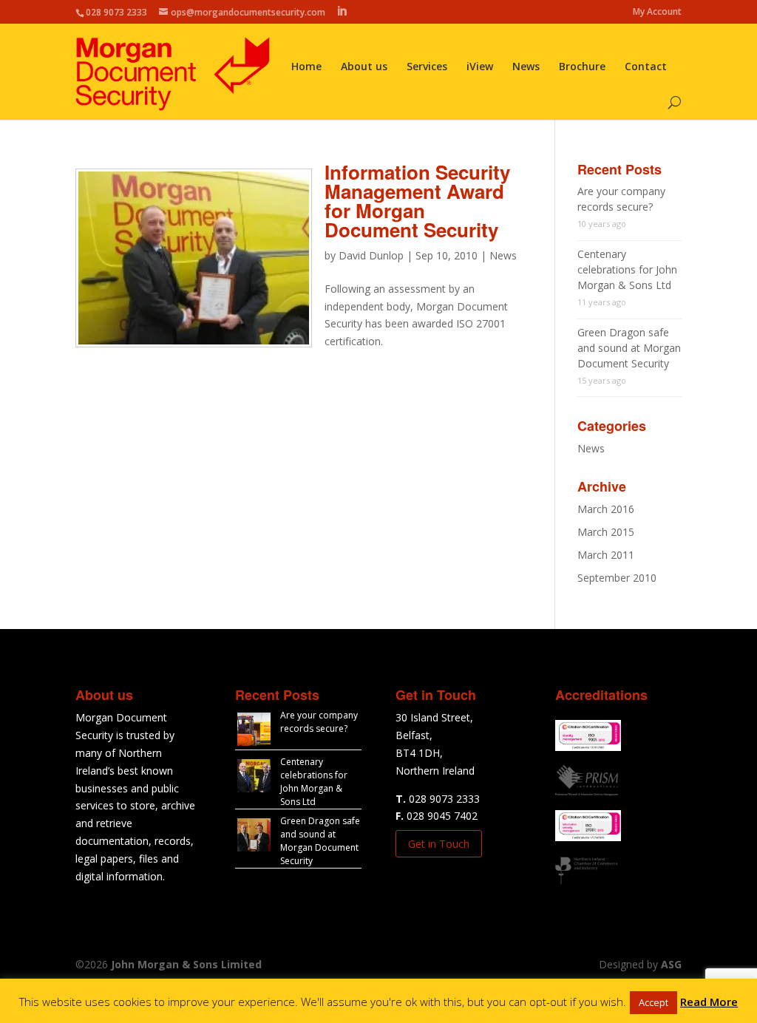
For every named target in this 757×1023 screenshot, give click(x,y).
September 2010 (616, 578)
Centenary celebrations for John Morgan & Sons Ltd (627, 269)
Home (306, 67)
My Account (657, 12)
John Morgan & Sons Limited (186, 964)
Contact (646, 67)
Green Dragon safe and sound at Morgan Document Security (629, 347)
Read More (709, 1001)
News (526, 67)
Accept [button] (653, 1002)
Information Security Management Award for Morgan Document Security (417, 200)
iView (479, 67)
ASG (671, 964)
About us (364, 67)
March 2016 (605, 509)
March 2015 (605, 532)
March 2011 (605, 555)
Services (427, 67)
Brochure (582, 67)
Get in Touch (438, 844)
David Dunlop (371, 255)
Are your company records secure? (319, 722)
